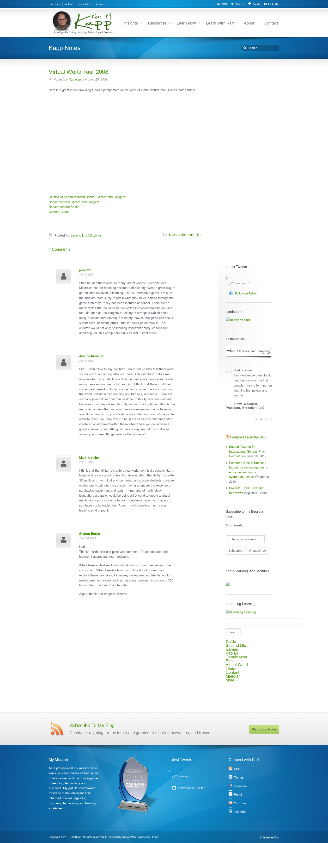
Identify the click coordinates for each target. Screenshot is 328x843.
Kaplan (232, 653)
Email (256, 4)
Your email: (234, 525)
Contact (271, 23)
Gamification (236, 657)
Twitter (239, 4)
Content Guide (59, 211)
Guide (231, 641)
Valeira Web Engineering (136, 837)
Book (230, 660)
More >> (233, 680)
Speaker (100, 4)
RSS (224, 4)
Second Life (236, 645)
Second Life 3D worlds (86, 235)
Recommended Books (64, 206)
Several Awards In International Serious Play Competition (247, 451)
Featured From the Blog (248, 437)
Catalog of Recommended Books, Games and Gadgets (87, 196)
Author (69, 4)
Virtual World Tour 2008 (78, 72)
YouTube (240, 803)
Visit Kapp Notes (264, 729)
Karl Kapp (75, 79)
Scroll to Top (271, 837)
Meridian (233, 676)
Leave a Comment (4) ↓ (185, 234)
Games (232, 649)
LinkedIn (273, 4)
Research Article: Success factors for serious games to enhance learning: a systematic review (248, 469)
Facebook (241, 786)
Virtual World (237, 664)
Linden (231, 668)
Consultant (84, 4)
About (249, 23)
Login (155, 837)
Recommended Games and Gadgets (74, 202)
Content (232, 672)
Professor (54, 4)
